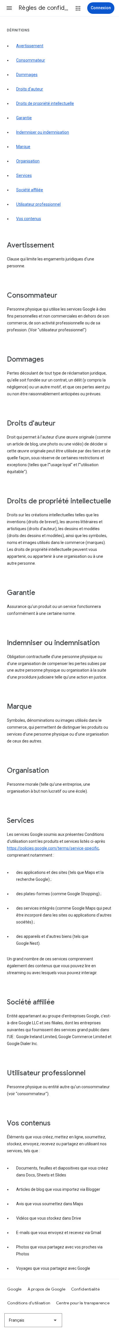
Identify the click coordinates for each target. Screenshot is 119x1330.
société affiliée (29, 190)
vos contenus (28, 218)
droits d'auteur (29, 89)
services (24, 175)
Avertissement (29, 46)
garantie (24, 118)
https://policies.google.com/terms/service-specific (53, 848)
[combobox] (33, 1320)
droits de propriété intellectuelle (45, 103)
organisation (28, 161)
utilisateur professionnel (38, 204)
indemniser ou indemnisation (42, 132)
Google (14, 1289)
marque (23, 146)
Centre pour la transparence (82, 1303)
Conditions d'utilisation (28, 1303)
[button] (9, 8)
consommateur (30, 60)
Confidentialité (85, 1289)
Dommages (27, 74)
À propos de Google (46, 1289)
